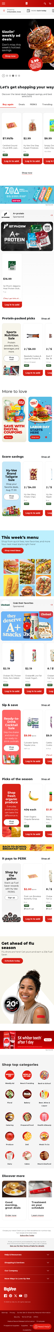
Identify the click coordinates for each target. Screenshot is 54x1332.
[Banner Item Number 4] (19, 76)
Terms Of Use (26, 1317)
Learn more (38, 1215)
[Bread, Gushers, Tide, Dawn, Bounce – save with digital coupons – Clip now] (14, 419)
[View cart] (50, 4)
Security (17, 1317)
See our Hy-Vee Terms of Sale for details (27, 1246)
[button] (42, 1326)
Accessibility (27, 1330)
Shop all (45, 318)
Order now (10, 1215)
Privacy (12, 1312)
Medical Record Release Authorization (21, 1321)
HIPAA (35, 1317)
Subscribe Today (27, 1235)
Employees (41, 1321)
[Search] (45, 4)
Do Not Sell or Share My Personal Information (33, 1312)
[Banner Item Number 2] (13, 76)
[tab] (8, 105)
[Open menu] (3, 3)
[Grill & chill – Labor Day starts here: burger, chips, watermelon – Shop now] (40, 419)
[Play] (27, 626)
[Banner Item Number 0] (7, 76)
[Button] (3, 75)
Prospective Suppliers (11, 1325)
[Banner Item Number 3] (16, 76)
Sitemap (5, 1312)
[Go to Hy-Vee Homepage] (27, 3)
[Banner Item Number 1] (10, 76)
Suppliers (24, 1325)
